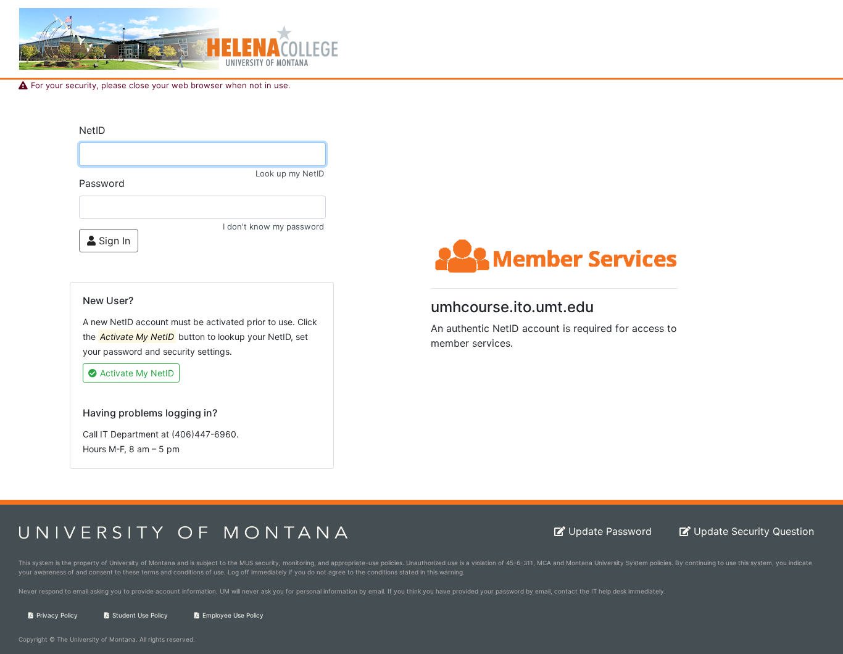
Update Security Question (754, 531)
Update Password (610, 531)
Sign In (114, 240)
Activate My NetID (137, 373)
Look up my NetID (289, 173)
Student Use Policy (140, 615)
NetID (92, 130)
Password (102, 183)
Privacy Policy (57, 615)
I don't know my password (273, 226)
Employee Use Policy (233, 615)
